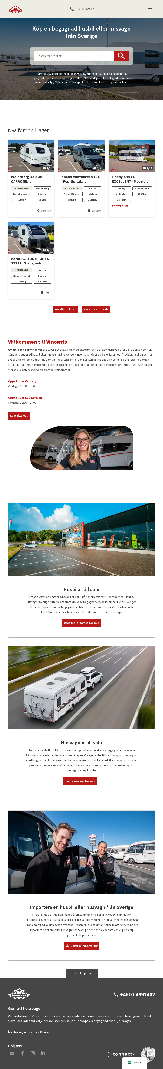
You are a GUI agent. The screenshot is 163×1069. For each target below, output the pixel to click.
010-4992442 (85, 9)
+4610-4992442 (137, 994)
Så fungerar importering (81, 946)
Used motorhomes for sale (81, 623)
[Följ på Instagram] (32, 1053)
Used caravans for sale (80, 781)
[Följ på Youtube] (12, 1053)
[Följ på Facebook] (22, 1053)
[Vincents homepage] (19, 998)
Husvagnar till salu (96, 309)
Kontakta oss (19, 415)
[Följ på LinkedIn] (43, 1053)
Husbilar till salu (65, 309)
